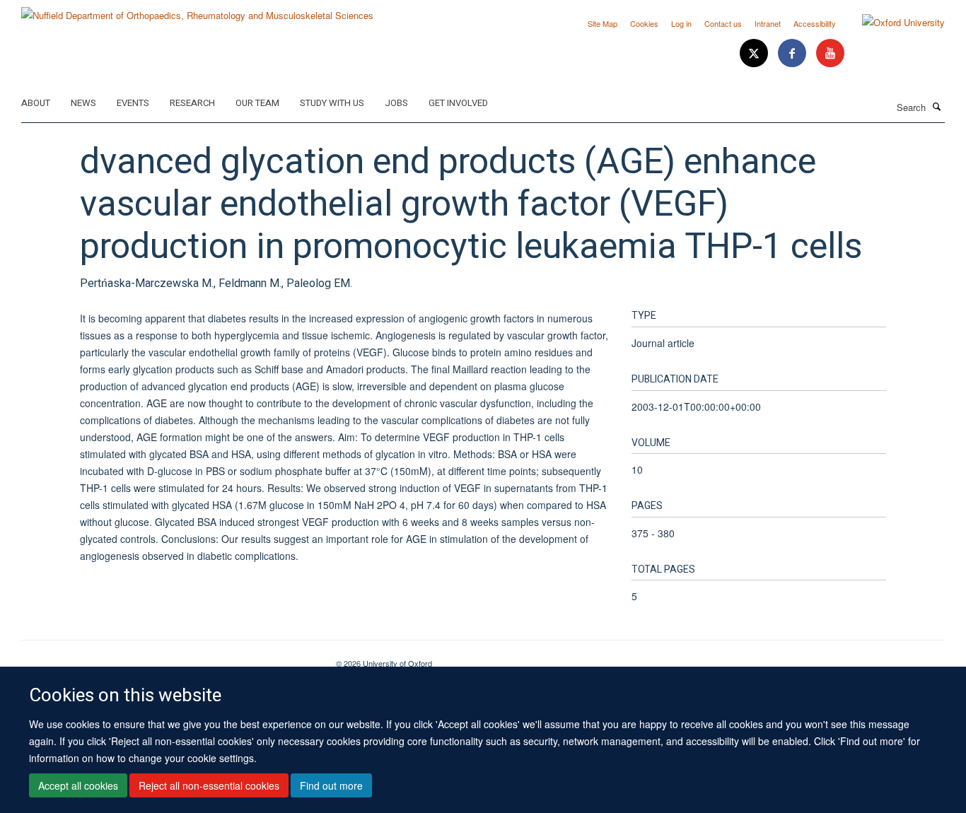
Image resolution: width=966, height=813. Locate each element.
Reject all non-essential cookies (209, 785)
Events (133, 103)
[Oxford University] (893, 22)
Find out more (331, 785)
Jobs (396, 103)
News (83, 103)
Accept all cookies (78, 785)
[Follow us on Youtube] (830, 53)
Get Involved (458, 103)
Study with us (332, 103)
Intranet (768, 23)
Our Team (257, 103)
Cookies (644, 23)
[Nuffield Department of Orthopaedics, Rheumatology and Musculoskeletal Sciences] (197, 10)
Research (192, 103)
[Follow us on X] (755, 53)
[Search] (937, 106)
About (35, 103)
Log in (681, 23)
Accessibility (814, 23)
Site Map (602, 23)
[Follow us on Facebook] (793, 53)
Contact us (723, 23)
